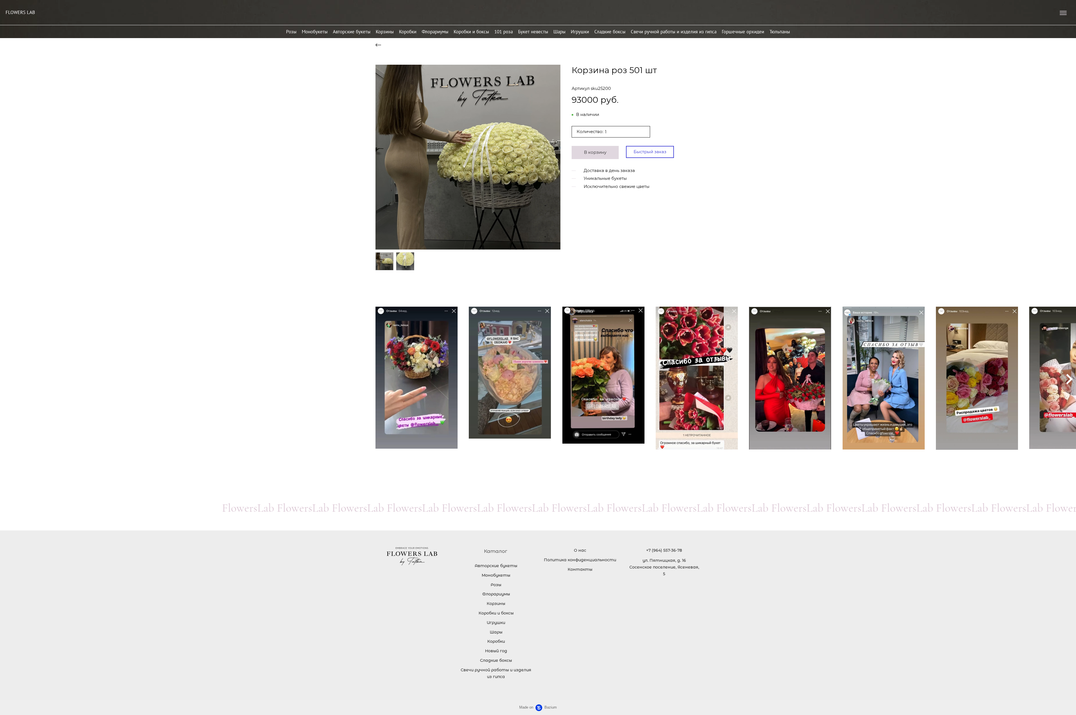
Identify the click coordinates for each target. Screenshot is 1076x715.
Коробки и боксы (471, 32)
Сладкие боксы (609, 32)
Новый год (496, 650)
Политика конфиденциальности (580, 559)
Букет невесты (533, 32)
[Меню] (1063, 13)
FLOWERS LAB (20, 12)
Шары (559, 32)
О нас (580, 550)
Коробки (407, 32)
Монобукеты (315, 32)
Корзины (385, 32)
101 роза (503, 32)
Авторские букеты (351, 32)
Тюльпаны (779, 32)
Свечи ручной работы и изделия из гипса (673, 32)
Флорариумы (435, 32)
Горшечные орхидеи (743, 32)
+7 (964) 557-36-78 (664, 550)
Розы (291, 32)
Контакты (580, 569)
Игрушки (580, 32)
